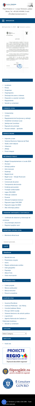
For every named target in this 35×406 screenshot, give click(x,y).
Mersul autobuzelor (11, 288)
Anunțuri (7, 164)
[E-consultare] (16, 389)
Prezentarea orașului (11, 260)
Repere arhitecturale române (14, 265)
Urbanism (8, 146)
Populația (8, 270)
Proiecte (7, 197)
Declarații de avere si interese (14, 95)
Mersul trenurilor (10, 291)
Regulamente (9, 100)
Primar (7, 88)
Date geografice (10, 268)
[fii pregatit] (16, 375)
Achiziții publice (10, 166)
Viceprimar (8, 90)
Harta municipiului (11, 275)
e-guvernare (9, 316)
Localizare (8, 85)
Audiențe (8, 172)
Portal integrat (9, 151)
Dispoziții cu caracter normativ (15, 98)
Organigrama (9, 93)
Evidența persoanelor (12, 187)
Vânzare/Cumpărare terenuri (14, 200)
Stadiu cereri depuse (11, 144)
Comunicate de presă (11, 182)
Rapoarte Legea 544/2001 (13, 202)
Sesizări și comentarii (12, 103)
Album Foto (8, 273)
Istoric (7, 263)
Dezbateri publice (24, 27)
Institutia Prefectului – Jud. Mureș (15, 306)
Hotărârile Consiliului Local (13, 121)
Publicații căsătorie (11, 195)
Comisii (7, 116)
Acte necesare (9, 169)
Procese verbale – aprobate (14, 128)
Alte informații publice (12, 208)
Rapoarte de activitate (12, 126)
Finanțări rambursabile (12, 190)
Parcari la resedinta (11, 293)
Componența (9, 113)
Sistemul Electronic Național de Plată (17, 141)
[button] (4, 402)
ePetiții (7, 149)
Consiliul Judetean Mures (13, 308)
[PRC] (16, 364)
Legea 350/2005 (10, 192)
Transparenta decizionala (13, 184)
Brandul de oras (10, 257)
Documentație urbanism (12, 223)
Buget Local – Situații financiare (15, 177)
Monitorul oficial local (12, 235)
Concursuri (8, 179)
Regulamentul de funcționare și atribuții (18, 118)
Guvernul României (11, 303)
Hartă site (8, 344)
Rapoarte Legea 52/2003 (13, 205)
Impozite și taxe (10, 138)
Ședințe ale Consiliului (12, 123)
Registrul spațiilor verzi (12, 225)
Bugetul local (9, 174)
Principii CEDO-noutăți (12, 311)
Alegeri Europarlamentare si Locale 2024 (18, 161)
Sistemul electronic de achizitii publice (17, 313)
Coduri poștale (9, 285)
